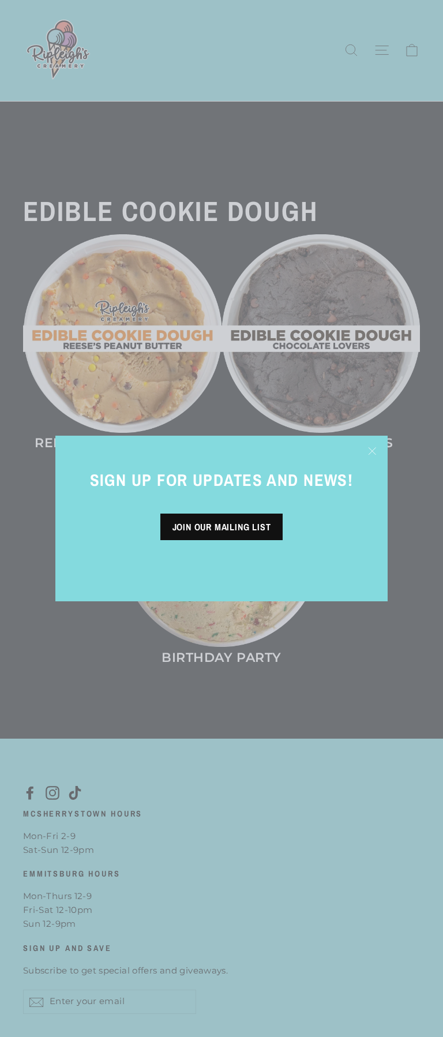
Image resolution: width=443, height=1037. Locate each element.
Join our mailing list (221, 527)
